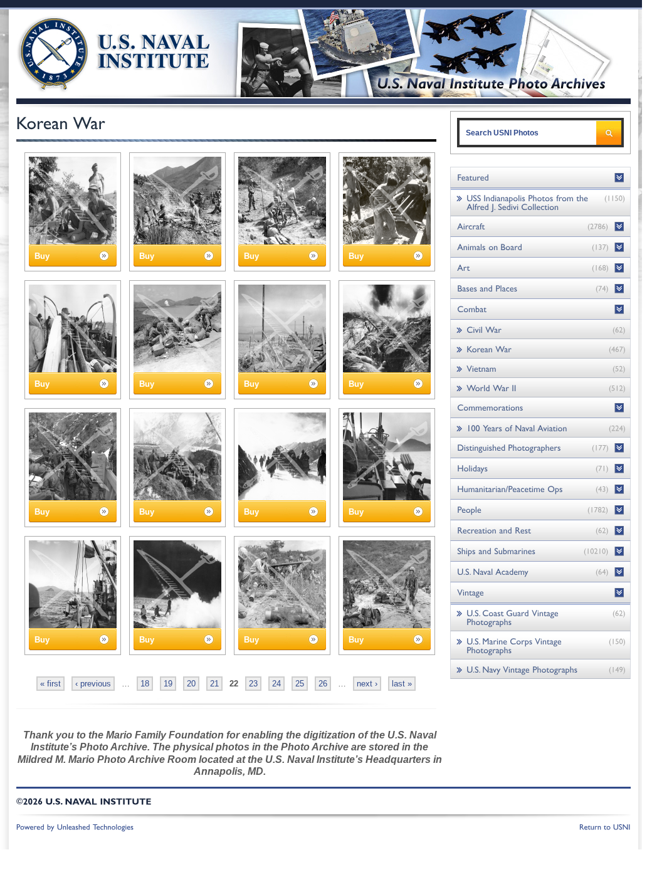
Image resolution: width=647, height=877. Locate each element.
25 (299, 683)
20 (191, 683)
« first (50, 683)
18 (144, 683)
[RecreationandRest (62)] (540, 530)
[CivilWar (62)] (540, 329)
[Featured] (540, 177)
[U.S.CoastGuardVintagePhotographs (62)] (540, 617)
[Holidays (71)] (540, 468)
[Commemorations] (540, 407)
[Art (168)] (540, 268)
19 (168, 683)
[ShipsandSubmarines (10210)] (540, 551)
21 (214, 683)
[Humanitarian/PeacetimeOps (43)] (540, 489)
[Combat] (540, 309)
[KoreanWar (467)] (540, 349)
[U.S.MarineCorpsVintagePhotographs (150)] (540, 645)
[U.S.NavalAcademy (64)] (540, 572)
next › (367, 683)
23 (253, 683)
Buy (42, 256)
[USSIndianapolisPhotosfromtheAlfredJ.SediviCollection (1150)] (540, 202)
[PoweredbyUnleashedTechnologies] (75, 826)
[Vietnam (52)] (540, 368)
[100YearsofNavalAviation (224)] (540, 428)
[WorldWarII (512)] (540, 387)
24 (276, 683)
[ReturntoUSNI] (605, 826)
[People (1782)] (540, 510)
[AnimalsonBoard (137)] (540, 247)
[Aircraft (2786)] (540, 226)
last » (402, 683)
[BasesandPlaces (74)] (540, 288)
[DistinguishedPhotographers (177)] (540, 448)
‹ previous (93, 683)
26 (322, 683)
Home (100, 51)
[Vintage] (540, 592)
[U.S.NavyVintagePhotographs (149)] (540, 669)
